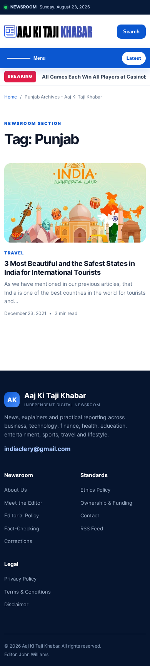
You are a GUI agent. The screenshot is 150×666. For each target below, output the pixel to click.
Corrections (18, 541)
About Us (15, 490)
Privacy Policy (20, 579)
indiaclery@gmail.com (37, 449)
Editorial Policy (21, 515)
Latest (134, 58)
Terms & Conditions (27, 592)
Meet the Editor (23, 503)
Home (10, 97)
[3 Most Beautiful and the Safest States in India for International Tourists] (75, 203)
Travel (14, 253)
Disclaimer (16, 604)
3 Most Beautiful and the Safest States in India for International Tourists (69, 267)
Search (131, 31)
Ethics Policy (95, 490)
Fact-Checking (21, 528)
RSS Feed (91, 528)
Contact (89, 515)
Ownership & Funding (106, 503)
